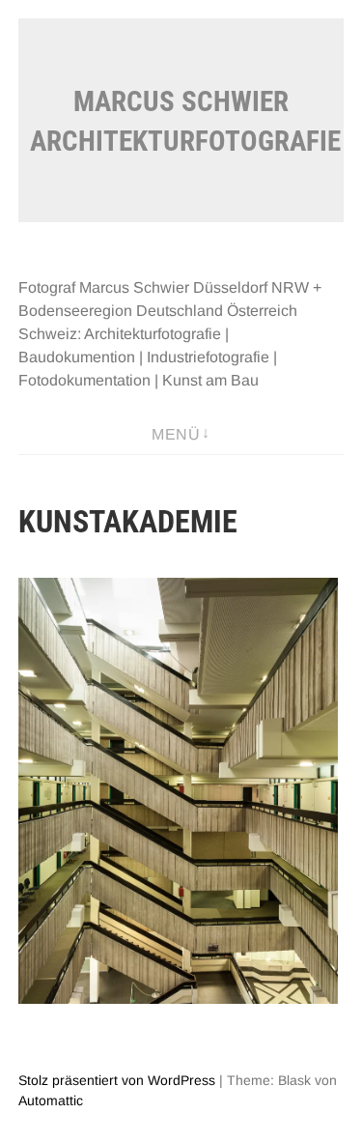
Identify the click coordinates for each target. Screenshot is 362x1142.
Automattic (50, 1100)
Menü (176, 434)
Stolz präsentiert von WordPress (116, 1080)
